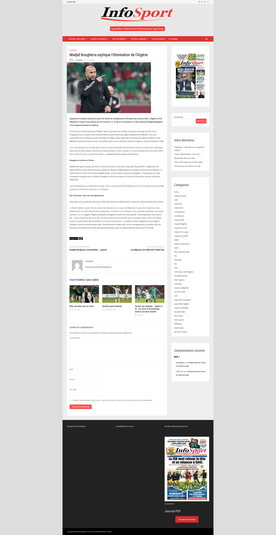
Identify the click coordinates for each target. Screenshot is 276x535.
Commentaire (75, 338)
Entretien (178, 260)
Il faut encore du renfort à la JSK (187, 166)
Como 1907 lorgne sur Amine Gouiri (188, 162)
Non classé (178, 316)
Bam (110, 531)
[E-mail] (208, 1)
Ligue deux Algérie (181, 304)
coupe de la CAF (180, 228)
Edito (176, 248)
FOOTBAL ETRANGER (138, 39)
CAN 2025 (178, 204)
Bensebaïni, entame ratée (184, 158)
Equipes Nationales (99, 39)
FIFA (176, 268)
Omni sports (179, 320)
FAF (175, 264)
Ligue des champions (182, 300)
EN (175, 256)
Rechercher (178, 117)
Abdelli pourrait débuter (112, 306)
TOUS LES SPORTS (158, 39)
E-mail (73, 379)
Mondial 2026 (179, 312)
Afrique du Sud (180, 196)
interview (178, 284)
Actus (176, 192)
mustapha (79, 60)
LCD (175, 296)
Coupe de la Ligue (181, 232)
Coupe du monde (181, 236)
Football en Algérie (77, 39)
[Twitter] (202, 1)
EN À (80, 238)
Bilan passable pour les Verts (82, 306)
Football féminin (180, 276)
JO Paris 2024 (179, 292)
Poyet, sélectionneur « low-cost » (187, 154)
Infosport (83, 531)
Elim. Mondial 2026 (181, 252)
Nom (72, 369)
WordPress (102, 531)
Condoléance (179, 212)
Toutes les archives (186, 519)
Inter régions (179, 280)
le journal (173, 39)
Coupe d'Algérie (180, 224)
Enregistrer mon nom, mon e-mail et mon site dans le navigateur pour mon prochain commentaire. (113, 400)
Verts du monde (118, 39)
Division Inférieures (182, 244)
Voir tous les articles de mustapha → (98, 267)
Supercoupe (178, 328)
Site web (73, 390)
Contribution (179, 216)
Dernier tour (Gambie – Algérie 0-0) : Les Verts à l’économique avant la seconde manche (149, 309)
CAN (176, 200)
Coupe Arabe (179, 220)
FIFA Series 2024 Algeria (184, 272)
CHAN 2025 (73, 50)
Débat (176, 240)
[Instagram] (205, 1)
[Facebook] (199, 1)
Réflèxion (178, 324)
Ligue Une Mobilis (181, 308)
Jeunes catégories (181, 288)
